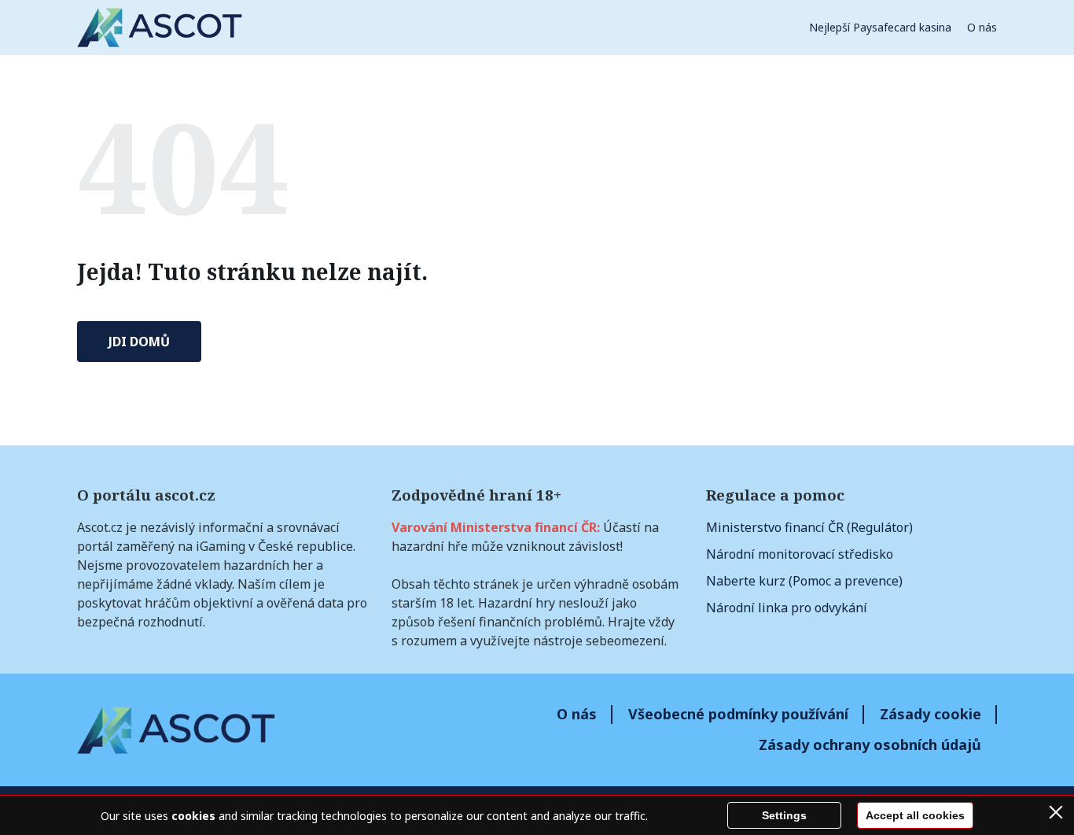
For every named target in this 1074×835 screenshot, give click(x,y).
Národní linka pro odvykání (786, 607)
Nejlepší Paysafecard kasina (880, 27)
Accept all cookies (915, 815)
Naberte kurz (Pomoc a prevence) (804, 580)
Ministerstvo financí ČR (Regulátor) (809, 527)
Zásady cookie (930, 713)
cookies (193, 815)
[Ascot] (159, 27)
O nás (982, 27)
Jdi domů (139, 341)
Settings (784, 815)
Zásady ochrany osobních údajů (870, 744)
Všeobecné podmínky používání (738, 713)
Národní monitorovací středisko (799, 554)
